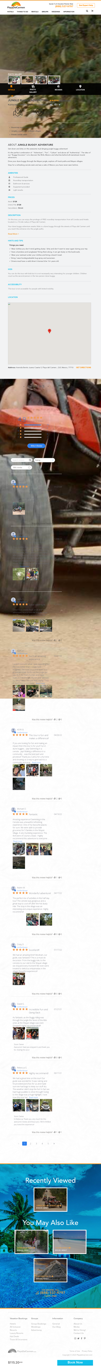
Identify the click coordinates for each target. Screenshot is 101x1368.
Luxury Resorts (16, 1333)
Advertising (36, 1330)
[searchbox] (19, 460)
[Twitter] (78, 1338)
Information (68, 12)
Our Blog (56, 1327)
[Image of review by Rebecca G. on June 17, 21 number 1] (19, 1105)
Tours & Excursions (18, 1339)
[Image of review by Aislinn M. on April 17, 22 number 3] (46, 919)
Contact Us (79, 1333)
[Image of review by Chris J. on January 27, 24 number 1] (19, 508)
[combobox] (44, 460)
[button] (49, 331)
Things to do (22, 12)
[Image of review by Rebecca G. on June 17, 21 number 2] (32, 1105)
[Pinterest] (84, 1338)
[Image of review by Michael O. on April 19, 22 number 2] (32, 849)
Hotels (10, 12)
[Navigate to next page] (54, 1144)
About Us (78, 1324)
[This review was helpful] (55, 719)
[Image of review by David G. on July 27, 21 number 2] (32, 1033)
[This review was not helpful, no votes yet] (59, 523)
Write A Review (36, 446)
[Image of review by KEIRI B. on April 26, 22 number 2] (32, 770)
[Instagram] (75, 1338)
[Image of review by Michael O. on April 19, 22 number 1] (19, 849)
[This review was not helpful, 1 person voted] (59, 1132)
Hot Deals (14, 1336)
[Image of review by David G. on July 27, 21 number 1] (19, 1033)
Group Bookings (38, 1324)
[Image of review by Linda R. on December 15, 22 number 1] (19, 625)
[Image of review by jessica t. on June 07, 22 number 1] (19, 691)
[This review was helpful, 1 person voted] (55, 640)
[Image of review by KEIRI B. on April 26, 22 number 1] (19, 770)
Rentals (34, 12)
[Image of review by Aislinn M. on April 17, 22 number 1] (19, 919)
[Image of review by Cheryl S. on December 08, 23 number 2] (32, 574)
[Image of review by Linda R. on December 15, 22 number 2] (32, 625)
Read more (24, 566)
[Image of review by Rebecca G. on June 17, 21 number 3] (46, 1105)
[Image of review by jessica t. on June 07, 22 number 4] (19, 704)
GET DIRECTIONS (83, 367)
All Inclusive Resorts (15, 1328)
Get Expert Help (86, 5)
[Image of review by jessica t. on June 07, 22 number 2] (32, 691)
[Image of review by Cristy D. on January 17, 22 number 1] (19, 979)
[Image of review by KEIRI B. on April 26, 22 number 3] (46, 770)
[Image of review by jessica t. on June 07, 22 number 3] (46, 691)
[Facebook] (81, 1338)
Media (76, 1327)
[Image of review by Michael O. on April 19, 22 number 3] (46, 849)
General (56, 1324)
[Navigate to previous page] (18, 1144)
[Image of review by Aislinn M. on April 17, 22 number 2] (32, 919)
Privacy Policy (87, 1351)
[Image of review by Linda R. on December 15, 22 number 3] (46, 625)
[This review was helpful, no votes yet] (55, 523)
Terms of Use (75, 1351)
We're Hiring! (80, 1330)
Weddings (56, 12)
